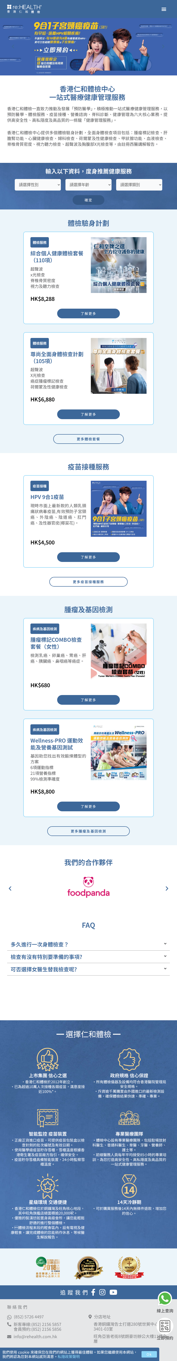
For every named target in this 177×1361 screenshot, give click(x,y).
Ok (149, 1354)
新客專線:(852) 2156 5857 (37, 1324)
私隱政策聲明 (69, 1356)
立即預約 (165, 1338)
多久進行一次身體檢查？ (40, 944)
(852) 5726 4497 (29, 1316)
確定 (88, 199)
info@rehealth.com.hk (35, 1336)
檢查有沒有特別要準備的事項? (46, 957)
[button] (164, 9)
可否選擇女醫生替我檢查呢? (44, 969)
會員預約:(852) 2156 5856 (37, 1329)
